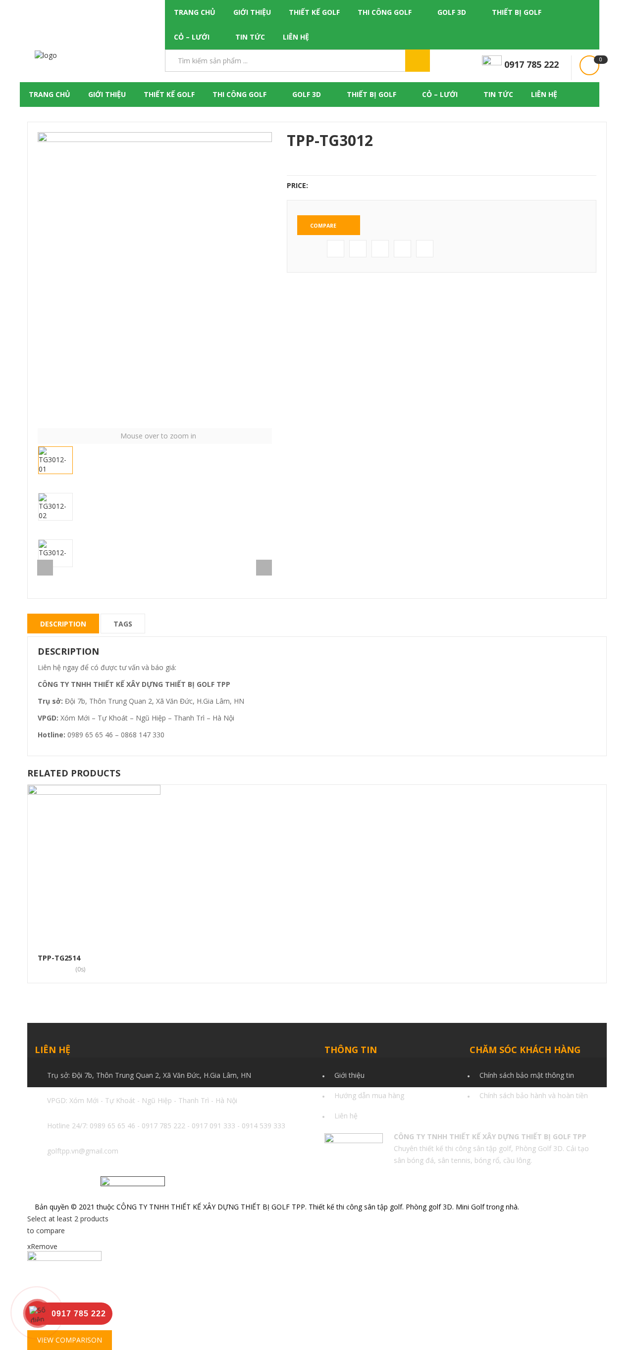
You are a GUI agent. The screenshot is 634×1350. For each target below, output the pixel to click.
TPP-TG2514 (59, 958)
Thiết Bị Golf (516, 12)
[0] (589, 65)
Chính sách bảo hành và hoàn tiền (533, 1095)
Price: (297, 185)
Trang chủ (194, 12)
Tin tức (250, 37)
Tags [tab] (122, 623)
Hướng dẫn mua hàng (369, 1095)
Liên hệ (296, 37)
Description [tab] (63, 623)
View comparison (69, 1340)
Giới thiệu (252, 12)
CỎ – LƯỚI (192, 37)
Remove (42, 1246)
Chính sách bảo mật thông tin (526, 1075)
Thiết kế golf (314, 12)
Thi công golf (385, 12)
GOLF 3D (451, 12)
